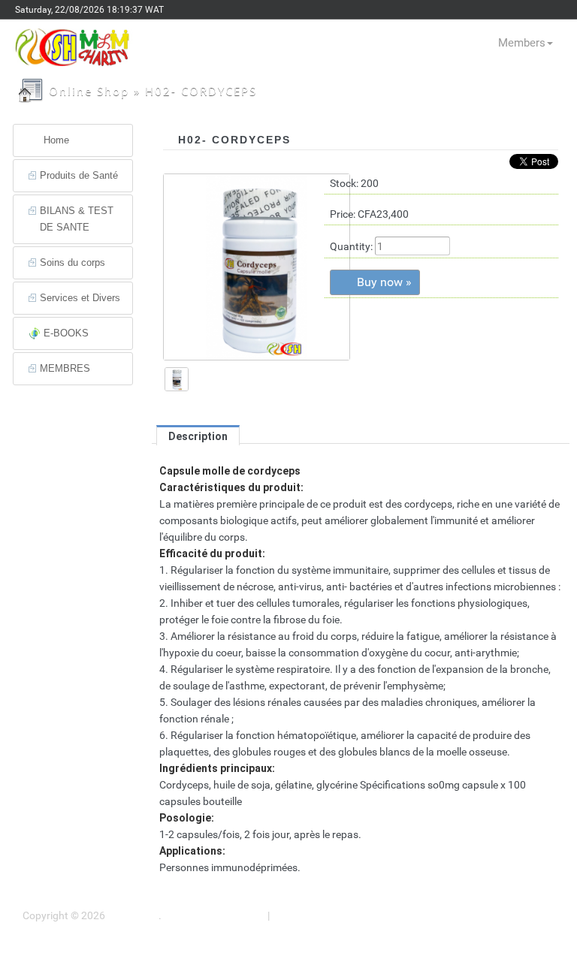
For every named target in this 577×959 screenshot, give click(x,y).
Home (56, 140)
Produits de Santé (79, 175)
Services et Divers (80, 297)
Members (521, 43)
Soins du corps (72, 262)
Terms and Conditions (214, 915)
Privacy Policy (304, 915)
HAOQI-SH (131, 915)
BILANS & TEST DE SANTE (76, 219)
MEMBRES (65, 368)
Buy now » (384, 282)
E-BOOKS (66, 333)
